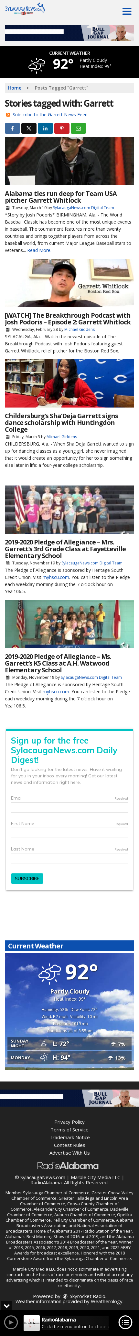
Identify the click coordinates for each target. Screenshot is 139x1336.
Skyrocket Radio (87, 1296)
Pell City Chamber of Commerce (83, 1220)
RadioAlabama (46, 1182)
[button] (127, 11)
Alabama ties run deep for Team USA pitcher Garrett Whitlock (61, 197)
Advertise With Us (69, 1152)
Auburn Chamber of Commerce (84, 1214)
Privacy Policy (69, 1122)
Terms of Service (69, 1129)
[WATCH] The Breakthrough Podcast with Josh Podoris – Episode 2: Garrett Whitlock (68, 318)
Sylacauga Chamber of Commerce (56, 1193)
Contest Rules (69, 1145)
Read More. (39, 250)
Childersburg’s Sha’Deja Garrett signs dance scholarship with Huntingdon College (61, 422)
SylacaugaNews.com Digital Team (83, 207)
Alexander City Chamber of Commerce (71, 1209)
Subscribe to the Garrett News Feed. (51, 114)
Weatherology (107, 1301)
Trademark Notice (69, 1137)
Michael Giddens (79, 329)
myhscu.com (56, 577)
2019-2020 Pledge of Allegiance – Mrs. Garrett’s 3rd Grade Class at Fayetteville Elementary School (65, 549)
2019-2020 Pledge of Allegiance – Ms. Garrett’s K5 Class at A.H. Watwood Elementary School (58, 663)
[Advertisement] (69, 33)
